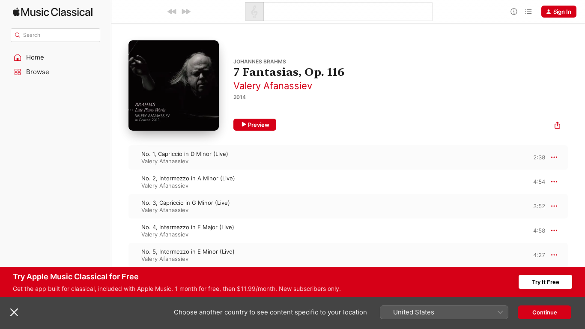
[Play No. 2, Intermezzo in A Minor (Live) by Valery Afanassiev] (119, 181)
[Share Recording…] (557, 126)
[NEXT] (186, 11)
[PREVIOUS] (172, 11)
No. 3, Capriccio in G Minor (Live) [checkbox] (185, 202)
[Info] (514, 12)
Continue (544, 312)
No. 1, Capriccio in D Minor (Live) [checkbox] (184, 153)
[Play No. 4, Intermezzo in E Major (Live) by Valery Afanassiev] (119, 230)
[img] (53, 12)
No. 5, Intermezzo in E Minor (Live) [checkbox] (188, 251)
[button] (55, 57)
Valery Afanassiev (272, 85)
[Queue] (528, 12)
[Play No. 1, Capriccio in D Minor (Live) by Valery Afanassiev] (119, 157)
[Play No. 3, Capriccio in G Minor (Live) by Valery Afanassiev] (119, 206)
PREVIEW (535, 157)
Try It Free (545, 281)
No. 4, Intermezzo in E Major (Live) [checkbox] (187, 227)
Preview (258, 124)
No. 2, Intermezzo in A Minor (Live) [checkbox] (188, 178)
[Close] (14, 312)
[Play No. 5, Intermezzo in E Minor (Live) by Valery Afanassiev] (119, 254)
